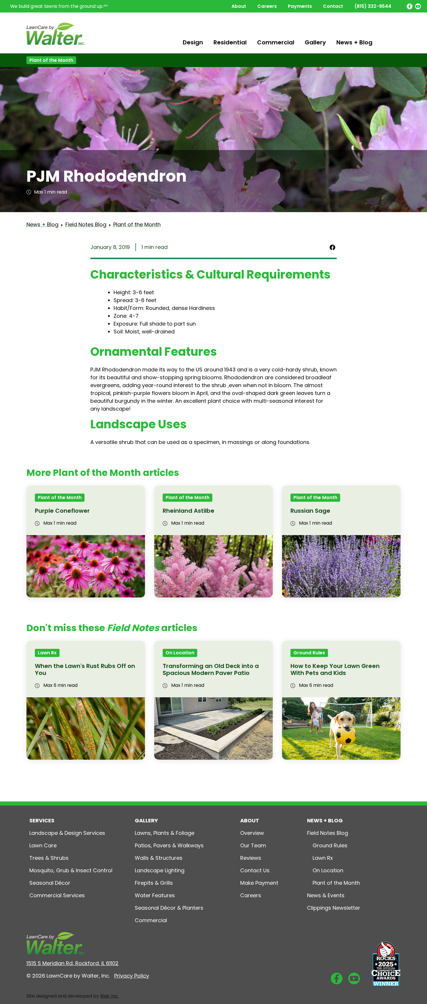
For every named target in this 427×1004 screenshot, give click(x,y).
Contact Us (255, 870)
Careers (267, 6)
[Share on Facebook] (332, 247)
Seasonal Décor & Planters (169, 907)
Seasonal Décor (49, 882)
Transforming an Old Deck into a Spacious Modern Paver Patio (211, 669)
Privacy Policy (131, 975)
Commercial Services (57, 895)
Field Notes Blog (85, 224)
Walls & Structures (158, 858)
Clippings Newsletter (333, 907)
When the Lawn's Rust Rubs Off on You (85, 669)
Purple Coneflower (62, 511)
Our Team (253, 845)
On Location (180, 652)
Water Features (155, 895)
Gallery (315, 42)
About (239, 6)
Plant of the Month (51, 60)
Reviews (250, 858)
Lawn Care (43, 845)
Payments (300, 6)
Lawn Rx (47, 652)
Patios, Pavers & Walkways (169, 845)
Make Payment (259, 882)
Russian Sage (310, 511)
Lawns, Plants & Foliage (164, 833)
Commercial (275, 42)
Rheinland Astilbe (188, 511)
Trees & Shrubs (49, 858)
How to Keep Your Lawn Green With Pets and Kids (335, 669)
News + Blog (354, 42)
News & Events (326, 895)
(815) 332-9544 (372, 6)
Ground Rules (309, 652)
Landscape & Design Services (67, 833)
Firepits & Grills (154, 882)
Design (193, 42)
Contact (333, 6)
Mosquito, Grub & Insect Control (70, 870)
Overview (252, 833)
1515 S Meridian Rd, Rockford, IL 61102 (72, 963)
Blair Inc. (109, 996)
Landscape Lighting (159, 870)
